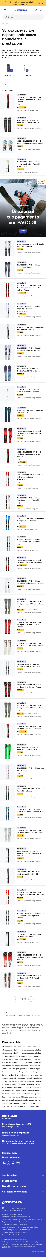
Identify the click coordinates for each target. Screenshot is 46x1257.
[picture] (7, 101)
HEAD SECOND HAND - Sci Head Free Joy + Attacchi (30, 769)
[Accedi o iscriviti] (36, 10)
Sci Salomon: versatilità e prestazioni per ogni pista (21, 1094)
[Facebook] (4, 1163)
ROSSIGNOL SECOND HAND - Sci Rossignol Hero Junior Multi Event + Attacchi (30, 957)
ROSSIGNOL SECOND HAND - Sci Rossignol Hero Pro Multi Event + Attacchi (29, 433)
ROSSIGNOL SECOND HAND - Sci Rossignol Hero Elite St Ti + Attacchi (30, 894)
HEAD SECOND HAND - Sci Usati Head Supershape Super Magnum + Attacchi (31, 916)
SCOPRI (23, 231)
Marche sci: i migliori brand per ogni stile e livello (20, 1106)
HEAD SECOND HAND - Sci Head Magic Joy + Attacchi (29, 307)
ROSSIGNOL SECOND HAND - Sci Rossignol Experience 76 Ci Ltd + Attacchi (29, 99)
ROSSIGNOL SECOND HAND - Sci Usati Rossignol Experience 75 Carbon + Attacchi (29, 288)
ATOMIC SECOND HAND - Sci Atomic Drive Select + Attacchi (30, 328)
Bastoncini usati (26, 75)
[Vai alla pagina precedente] (15, 999)
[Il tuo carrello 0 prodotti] (41, 10)
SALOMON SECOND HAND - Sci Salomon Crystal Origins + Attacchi (30, 665)
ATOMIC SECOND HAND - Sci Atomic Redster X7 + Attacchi (30, 411)
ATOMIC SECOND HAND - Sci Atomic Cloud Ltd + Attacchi (30, 245)
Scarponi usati (9, 75)
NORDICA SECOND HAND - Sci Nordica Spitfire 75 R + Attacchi (28, 748)
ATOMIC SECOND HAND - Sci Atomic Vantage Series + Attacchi (30, 520)
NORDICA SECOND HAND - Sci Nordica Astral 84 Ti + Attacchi (28, 370)
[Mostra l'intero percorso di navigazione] (3, 23)
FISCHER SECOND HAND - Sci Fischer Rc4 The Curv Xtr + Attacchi (30, 873)
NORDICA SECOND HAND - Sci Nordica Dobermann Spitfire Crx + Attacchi (30, 853)
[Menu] (4, 10)
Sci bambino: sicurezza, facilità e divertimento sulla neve (24, 1091)
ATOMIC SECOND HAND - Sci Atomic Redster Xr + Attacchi (30, 476)
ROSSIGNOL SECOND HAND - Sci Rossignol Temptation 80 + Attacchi (30, 831)
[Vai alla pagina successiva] (30, 999)
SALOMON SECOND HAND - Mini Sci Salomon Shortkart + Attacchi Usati (30, 811)
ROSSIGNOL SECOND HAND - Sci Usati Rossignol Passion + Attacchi (30, 644)
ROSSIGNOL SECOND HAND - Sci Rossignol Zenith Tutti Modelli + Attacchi (29, 978)
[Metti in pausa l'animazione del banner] (38, 3)
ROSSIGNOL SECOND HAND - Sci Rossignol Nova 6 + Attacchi (29, 935)
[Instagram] (18, 1163)
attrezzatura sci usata (13, 1031)
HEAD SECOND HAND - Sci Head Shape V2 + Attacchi (29, 266)
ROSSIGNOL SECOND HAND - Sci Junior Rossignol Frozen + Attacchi (30, 142)
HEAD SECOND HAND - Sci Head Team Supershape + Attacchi (29, 499)
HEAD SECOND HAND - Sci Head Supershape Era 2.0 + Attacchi (29, 163)
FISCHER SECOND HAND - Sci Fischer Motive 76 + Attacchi (30, 790)
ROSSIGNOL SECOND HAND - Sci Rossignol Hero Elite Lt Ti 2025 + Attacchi (29, 625)
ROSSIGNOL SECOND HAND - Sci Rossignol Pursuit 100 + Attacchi (29, 727)
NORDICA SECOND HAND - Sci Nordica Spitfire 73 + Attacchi (28, 121)
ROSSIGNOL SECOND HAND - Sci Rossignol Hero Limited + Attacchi (29, 686)
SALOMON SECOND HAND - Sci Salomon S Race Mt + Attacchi (28, 391)
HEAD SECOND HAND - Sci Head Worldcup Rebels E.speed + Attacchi (30, 582)
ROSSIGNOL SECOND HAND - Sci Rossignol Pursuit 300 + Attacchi (29, 561)
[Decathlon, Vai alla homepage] (20, 10)
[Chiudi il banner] (42, 3)
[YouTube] (13, 1163)
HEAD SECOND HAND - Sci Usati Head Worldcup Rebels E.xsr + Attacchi (31, 349)
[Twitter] (8, 1163)
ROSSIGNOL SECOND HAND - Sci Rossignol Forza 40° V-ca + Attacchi (30, 603)
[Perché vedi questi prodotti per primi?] (3, 90)
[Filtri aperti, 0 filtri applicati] (5, 84)
